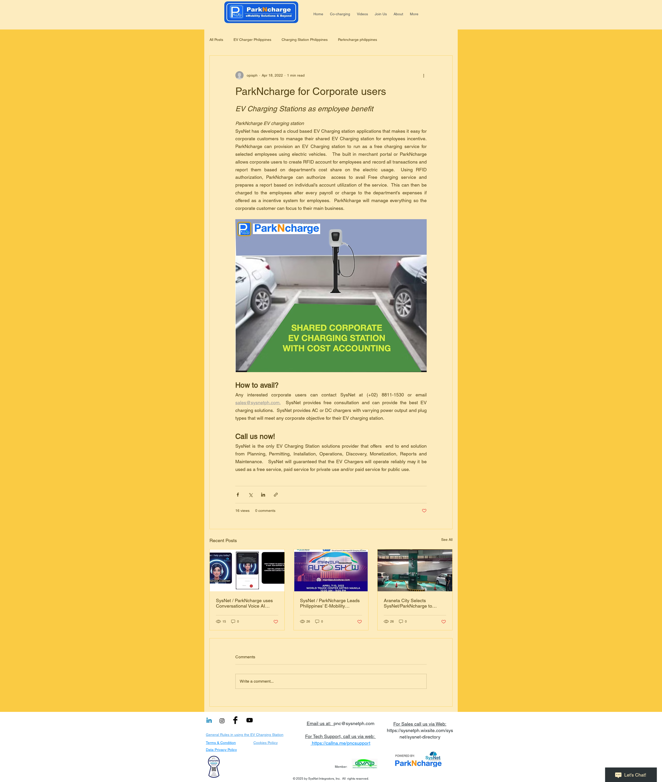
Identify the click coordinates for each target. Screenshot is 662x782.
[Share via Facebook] (237, 494)
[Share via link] (275, 494)
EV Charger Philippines (252, 40)
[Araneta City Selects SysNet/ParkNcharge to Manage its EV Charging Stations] (415, 570)
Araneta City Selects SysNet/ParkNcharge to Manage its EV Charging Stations (409, 603)
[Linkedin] (209, 721)
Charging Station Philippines (305, 40)
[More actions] (423, 75)
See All (447, 539)
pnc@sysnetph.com (354, 723)
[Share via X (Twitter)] (250, 494)
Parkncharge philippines (357, 40)
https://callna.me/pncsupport (341, 743)
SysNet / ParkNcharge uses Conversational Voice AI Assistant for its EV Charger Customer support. (244, 603)
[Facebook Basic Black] (235, 720)
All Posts (216, 40)
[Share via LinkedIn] (263, 494)
